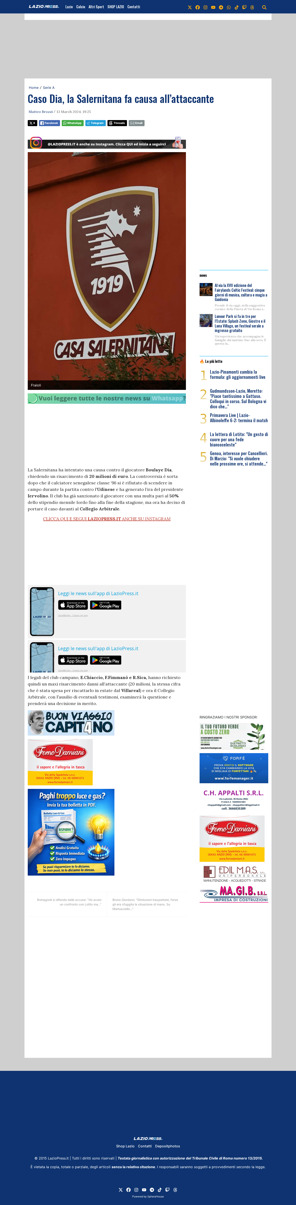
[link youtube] (213, 7)
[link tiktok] (237, 7)
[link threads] (252, 7)
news (203, 275)
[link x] (190, 7)
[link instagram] (205, 7)
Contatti (133, 6)
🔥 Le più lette (211, 361)
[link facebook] (198, 7)
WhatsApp (74, 123)
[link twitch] (244, 7)
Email (138, 123)
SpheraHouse (155, 1196)
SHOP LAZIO (115, 6)
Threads (119, 123)
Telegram (97, 123)
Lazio (69, 6)
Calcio (80, 6)
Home (34, 87)
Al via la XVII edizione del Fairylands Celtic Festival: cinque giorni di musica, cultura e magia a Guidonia (241, 292)
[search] (264, 7)
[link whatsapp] (229, 7)
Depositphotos (167, 1146)
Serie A (49, 87)
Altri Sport (96, 6)
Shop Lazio (125, 1146)
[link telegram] (221, 7)
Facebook (51, 123)
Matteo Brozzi (41, 111)
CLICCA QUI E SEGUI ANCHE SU (107, 518)
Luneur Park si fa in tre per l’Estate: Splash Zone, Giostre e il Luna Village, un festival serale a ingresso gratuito (240, 323)
